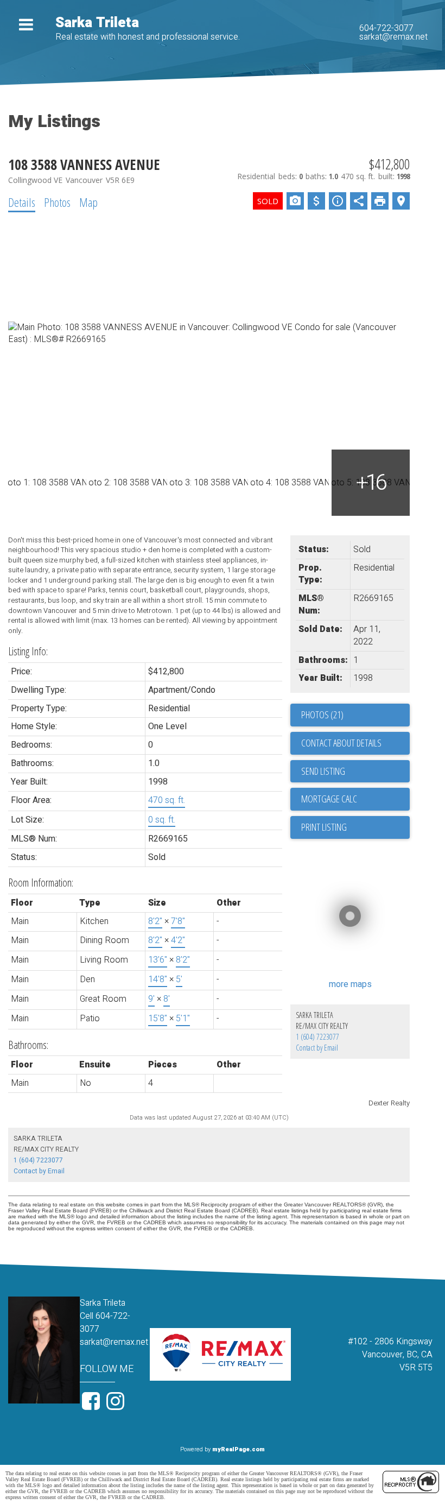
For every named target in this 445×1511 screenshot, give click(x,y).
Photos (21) (322, 714)
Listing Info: (28, 651)
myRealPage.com (238, 1449)
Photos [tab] (57, 202)
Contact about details (341, 742)
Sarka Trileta (97, 22)
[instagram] (116, 1405)
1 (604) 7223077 (317, 1037)
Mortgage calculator (355, 799)
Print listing (324, 826)
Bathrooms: (28, 1045)
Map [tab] (88, 202)
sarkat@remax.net (393, 36)
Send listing (323, 770)
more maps (350, 984)
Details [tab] (21, 202)
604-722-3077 (386, 28)
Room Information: (40, 882)
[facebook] (92, 1405)
